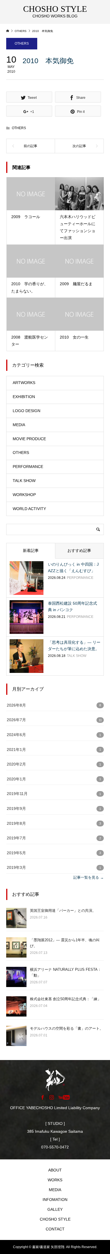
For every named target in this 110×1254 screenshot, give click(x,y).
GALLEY (55, 1209)
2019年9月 (16, 809)
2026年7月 (16, 720)
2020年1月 (16, 779)
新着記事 (31, 550)
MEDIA (19, 424)
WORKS (55, 1180)
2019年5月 (16, 853)
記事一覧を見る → (88, 877)
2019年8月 (16, 823)
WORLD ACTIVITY (29, 508)
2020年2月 (16, 764)
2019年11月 (17, 794)
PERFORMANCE (28, 466)
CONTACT (55, 1229)
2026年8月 (16, 705)
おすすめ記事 (79, 550)
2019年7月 (16, 838)
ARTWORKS (24, 382)
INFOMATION (55, 1199)
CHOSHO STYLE (55, 1219)
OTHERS (22, 43)
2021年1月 (16, 750)
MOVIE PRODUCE (29, 439)
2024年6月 (16, 735)
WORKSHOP (24, 494)
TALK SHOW (24, 480)
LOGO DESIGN (26, 410)
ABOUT (55, 1170)
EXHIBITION (24, 396)
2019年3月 (16, 867)
